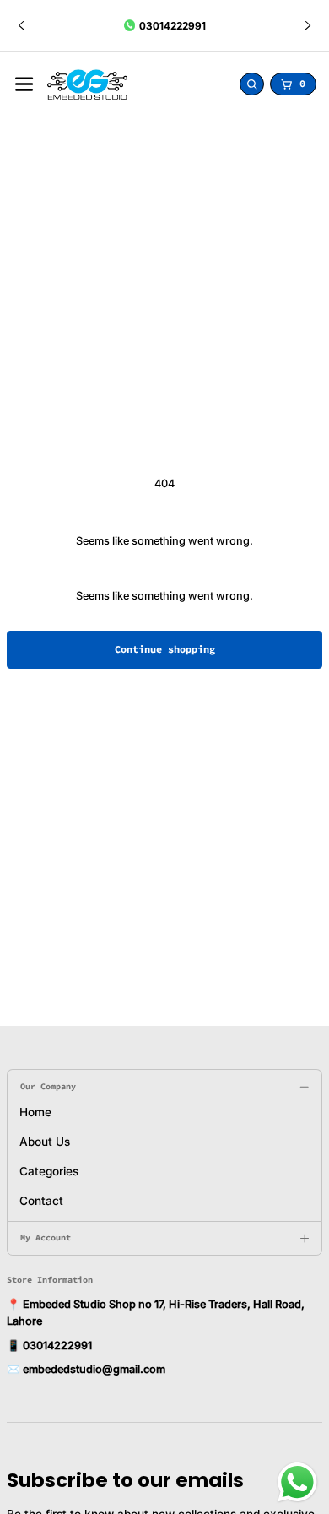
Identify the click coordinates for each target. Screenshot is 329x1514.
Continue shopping (165, 649)
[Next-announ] (308, 25)
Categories (48, 1171)
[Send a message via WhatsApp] (297, 1482)
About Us (44, 1141)
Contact (41, 1200)
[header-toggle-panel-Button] (24, 84)
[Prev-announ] (21, 25)
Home (35, 1112)
